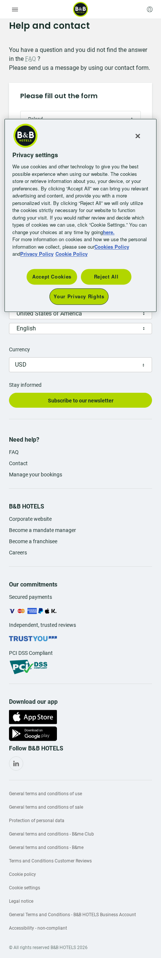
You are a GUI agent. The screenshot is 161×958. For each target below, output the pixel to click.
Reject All (106, 276)
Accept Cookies (52, 276)
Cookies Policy (111, 246)
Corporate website (30, 519)
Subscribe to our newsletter (80, 401)
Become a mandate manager (42, 530)
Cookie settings (24, 887)
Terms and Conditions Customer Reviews (50, 861)
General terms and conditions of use (45, 793)
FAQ (30, 58)
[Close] (138, 136)
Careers (18, 553)
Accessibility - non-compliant (38, 928)
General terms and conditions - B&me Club (51, 834)
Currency (19, 349)
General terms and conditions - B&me (46, 847)
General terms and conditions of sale (46, 807)
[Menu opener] (15, 9)
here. (109, 232)
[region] (80, 215)
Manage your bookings (35, 475)
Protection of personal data (36, 820)
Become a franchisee (33, 541)
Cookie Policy (71, 254)
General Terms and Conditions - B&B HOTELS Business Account (72, 914)
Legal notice (21, 901)
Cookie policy (22, 874)
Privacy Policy (37, 254)
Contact (18, 463)
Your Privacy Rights (79, 296)
